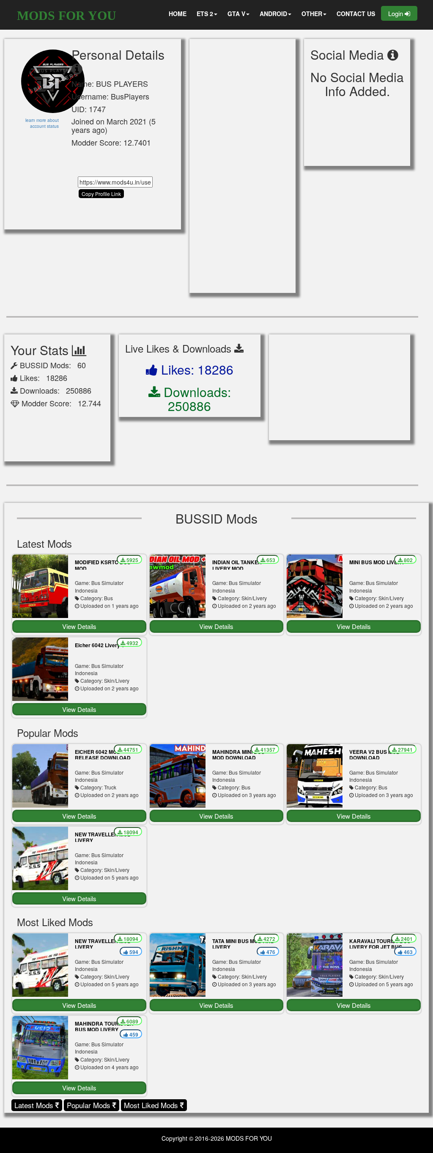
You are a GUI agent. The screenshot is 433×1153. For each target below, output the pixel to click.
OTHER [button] (311, 13)
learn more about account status (42, 123)
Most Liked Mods (152, 1105)
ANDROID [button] (273, 13)
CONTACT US (356, 13)
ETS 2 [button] (205, 13)
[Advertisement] (242, 166)
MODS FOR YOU (66, 15)
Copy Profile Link (101, 193)
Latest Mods (34, 1105)
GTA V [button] (236, 13)
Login (396, 13)
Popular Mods (89, 1105)
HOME (177, 13)
